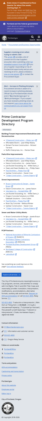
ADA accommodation (9, 367)
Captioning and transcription (13, 371)
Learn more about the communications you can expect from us (18, 105)
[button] (32, 38)
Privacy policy (7, 375)
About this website (9, 385)
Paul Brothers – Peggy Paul (16, 170)
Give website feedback (15, 266)
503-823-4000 (28, 296)
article (10, 57)
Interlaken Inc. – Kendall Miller (17, 191)
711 (9, 298)
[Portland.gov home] (10, 38)
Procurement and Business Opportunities (24, 45)
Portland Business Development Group (21, 244)
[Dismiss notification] (37, 52)
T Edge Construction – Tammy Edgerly (20, 175)
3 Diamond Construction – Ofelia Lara (20, 140)
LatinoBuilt (10, 254)
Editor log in (6, 393)
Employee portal (8, 389)
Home (4, 45)
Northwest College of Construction (19, 249)
